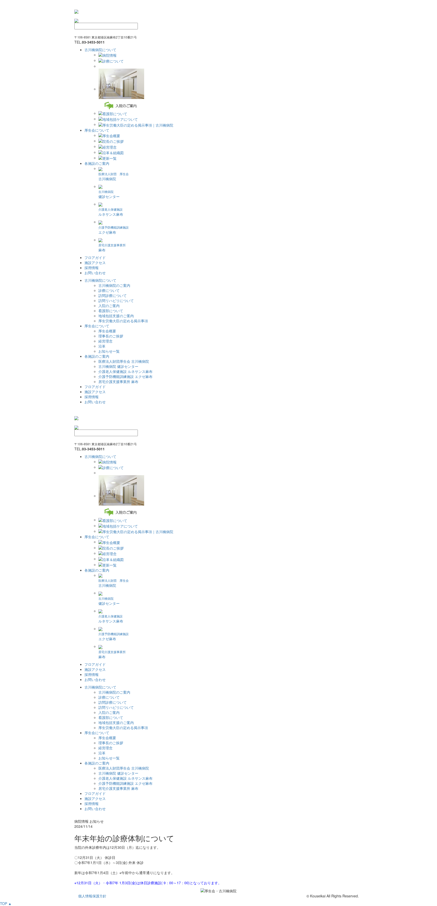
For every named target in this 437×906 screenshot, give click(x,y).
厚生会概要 (107, 330)
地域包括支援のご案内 (116, 315)
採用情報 (91, 267)
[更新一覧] (107, 157)
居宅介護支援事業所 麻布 (118, 381)
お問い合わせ (95, 272)
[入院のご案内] (121, 88)
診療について (109, 290)
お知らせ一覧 (109, 351)
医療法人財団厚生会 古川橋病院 (123, 361)
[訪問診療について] (98, 66)
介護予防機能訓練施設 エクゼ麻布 (125, 376)
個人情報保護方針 (92, 895)
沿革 (101, 346)
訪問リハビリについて (116, 300)
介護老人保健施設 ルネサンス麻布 (125, 371)
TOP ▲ (6, 903)
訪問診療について (112, 295)
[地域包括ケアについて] (118, 118)
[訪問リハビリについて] (99, 66)
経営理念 (105, 341)
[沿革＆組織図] (111, 152)
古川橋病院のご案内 (114, 285)
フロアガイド (95, 257)
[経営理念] (107, 146)
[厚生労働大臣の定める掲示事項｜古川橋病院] (135, 124)
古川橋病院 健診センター (118, 366)
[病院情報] (107, 54)
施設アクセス (95, 262)
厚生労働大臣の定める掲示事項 (123, 320)
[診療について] (111, 60)
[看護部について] (112, 113)
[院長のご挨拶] (111, 140)
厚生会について (96, 130)
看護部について (110, 310)
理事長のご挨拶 (110, 335)
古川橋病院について (100, 49)
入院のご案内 (109, 305)
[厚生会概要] (109, 135)
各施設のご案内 (96, 163)
